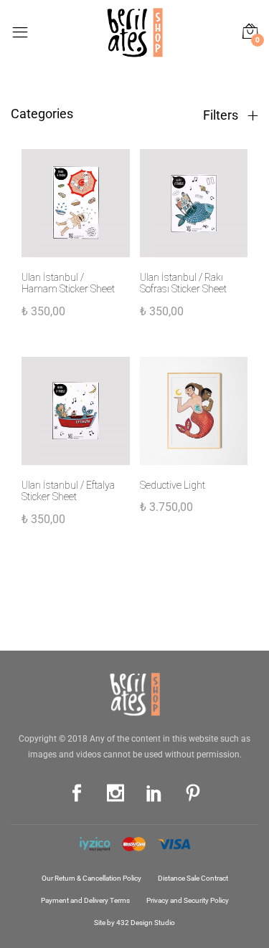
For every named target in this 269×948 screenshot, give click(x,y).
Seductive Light (172, 485)
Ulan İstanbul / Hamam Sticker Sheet (68, 283)
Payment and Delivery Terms (85, 900)
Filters (222, 115)
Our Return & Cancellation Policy (91, 878)
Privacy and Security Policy (187, 900)
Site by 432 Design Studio (134, 923)
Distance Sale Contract (193, 878)
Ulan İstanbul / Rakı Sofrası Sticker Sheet (183, 283)
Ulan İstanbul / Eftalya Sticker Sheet (68, 491)
